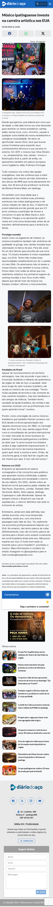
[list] (26, 604)
